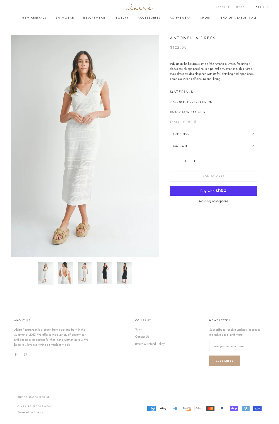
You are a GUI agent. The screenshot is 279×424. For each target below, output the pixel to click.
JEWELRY (121, 18)
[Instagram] (25, 354)
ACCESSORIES (149, 18)
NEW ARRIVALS (34, 18)
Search (241, 7)
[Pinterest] (195, 121)
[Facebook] (183, 121)
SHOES (205, 18)
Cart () (260, 7)
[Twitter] (189, 121)
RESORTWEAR (94, 18)
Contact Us (142, 336)
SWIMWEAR (65, 18)
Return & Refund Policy (150, 344)
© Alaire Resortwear (34, 406)
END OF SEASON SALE (239, 18)
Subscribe (225, 361)
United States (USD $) (33, 397)
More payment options (213, 200)
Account (223, 7)
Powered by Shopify (30, 412)
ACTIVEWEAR (180, 18)
